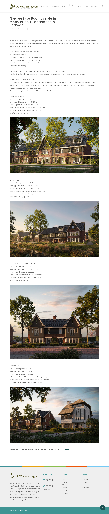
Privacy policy (86, 485)
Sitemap (84, 482)
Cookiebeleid (85, 488)
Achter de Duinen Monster (40, 29)
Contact (65, 490)
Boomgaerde (64, 449)
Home (64, 479)
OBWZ (64, 488)
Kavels (64, 482)
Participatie (66, 493)
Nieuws (64, 485)
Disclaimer (85, 479)
